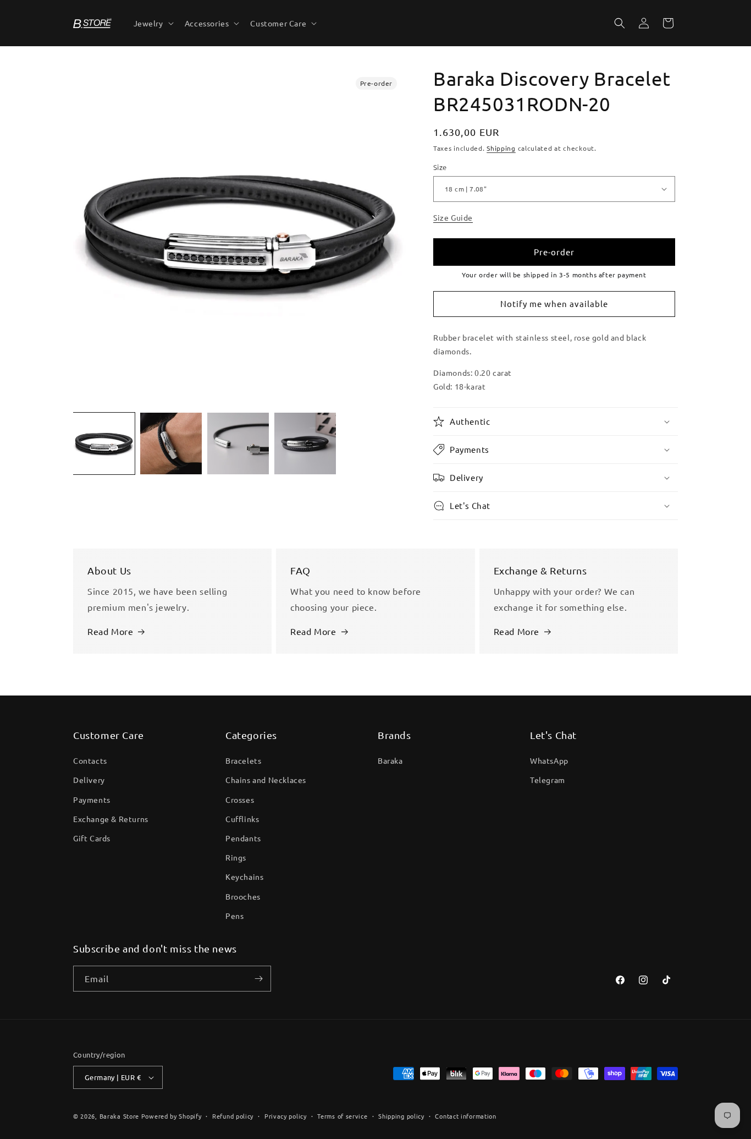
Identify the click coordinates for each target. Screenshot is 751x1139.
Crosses (239, 799)
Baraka (390, 760)
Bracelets (243, 760)
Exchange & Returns (110, 819)
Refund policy (232, 1115)
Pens (234, 916)
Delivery (89, 780)
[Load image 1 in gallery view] (104, 443)
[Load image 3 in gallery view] (238, 443)
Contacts (90, 760)
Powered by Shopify (171, 1115)
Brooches (243, 896)
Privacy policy (285, 1115)
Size (440, 167)
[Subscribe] (258, 979)
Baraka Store (119, 1115)
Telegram (547, 780)
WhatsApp (549, 760)
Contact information (465, 1115)
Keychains (244, 876)
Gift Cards (92, 838)
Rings (235, 857)
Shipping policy (401, 1115)
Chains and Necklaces (265, 780)
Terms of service (342, 1115)
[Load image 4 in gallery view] (305, 443)
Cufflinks (242, 819)
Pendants (243, 838)
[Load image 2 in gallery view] (171, 443)
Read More (110, 631)
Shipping (501, 148)
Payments (92, 799)
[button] (152, 23)
